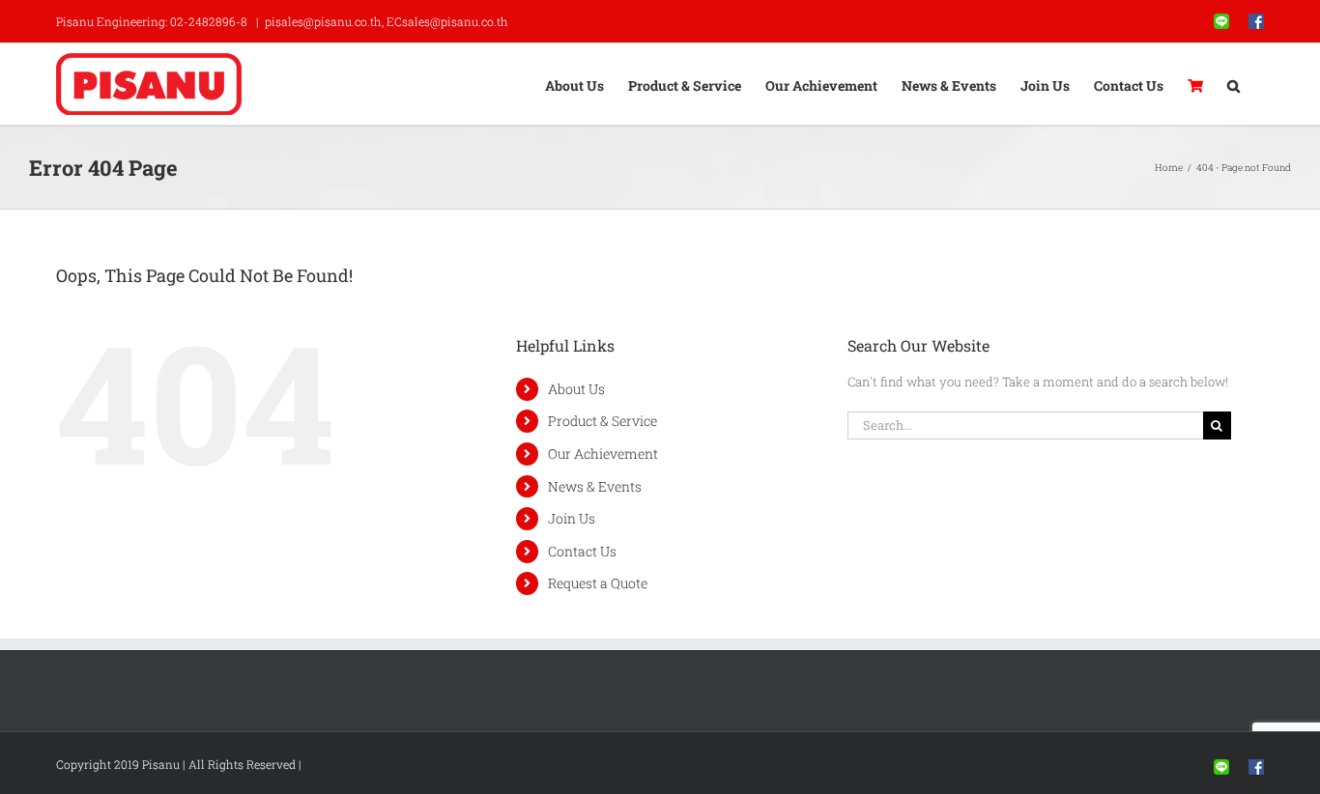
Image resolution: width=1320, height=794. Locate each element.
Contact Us (582, 551)
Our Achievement (603, 453)
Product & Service (602, 420)
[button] (1233, 84)
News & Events (595, 486)
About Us (576, 389)
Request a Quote (597, 583)
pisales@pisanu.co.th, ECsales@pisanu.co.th (386, 21)
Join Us (571, 518)
